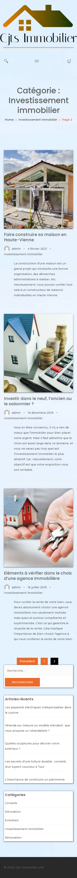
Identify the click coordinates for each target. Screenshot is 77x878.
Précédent (27, 661)
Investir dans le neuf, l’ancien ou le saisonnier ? (38, 401)
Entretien (12, 820)
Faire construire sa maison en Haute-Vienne (35, 237)
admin (16, 248)
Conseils (11, 803)
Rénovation (13, 837)
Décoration (13, 811)
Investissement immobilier (23, 254)
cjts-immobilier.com (29, 867)
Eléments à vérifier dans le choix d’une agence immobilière (38, 575)
